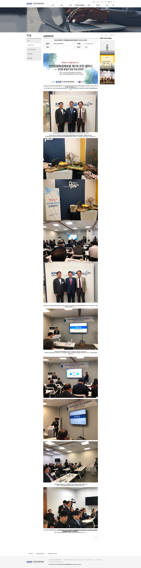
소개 (52, 5)
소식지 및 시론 (31, 49)
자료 (70, 5)
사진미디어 (31, 45)
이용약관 (31, 553)
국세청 (98, 2)
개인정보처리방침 (40, 553)
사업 (61, 5)
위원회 (98, 5)
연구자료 (30, 54)
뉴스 (29, 41)
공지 (107, 5)
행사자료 (30, 58)
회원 (89, 5)
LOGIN (101, 2)
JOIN (105, 2)
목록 (96, 537)
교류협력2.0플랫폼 (79, 5)
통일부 (94, 2)
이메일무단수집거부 (52, 553)
